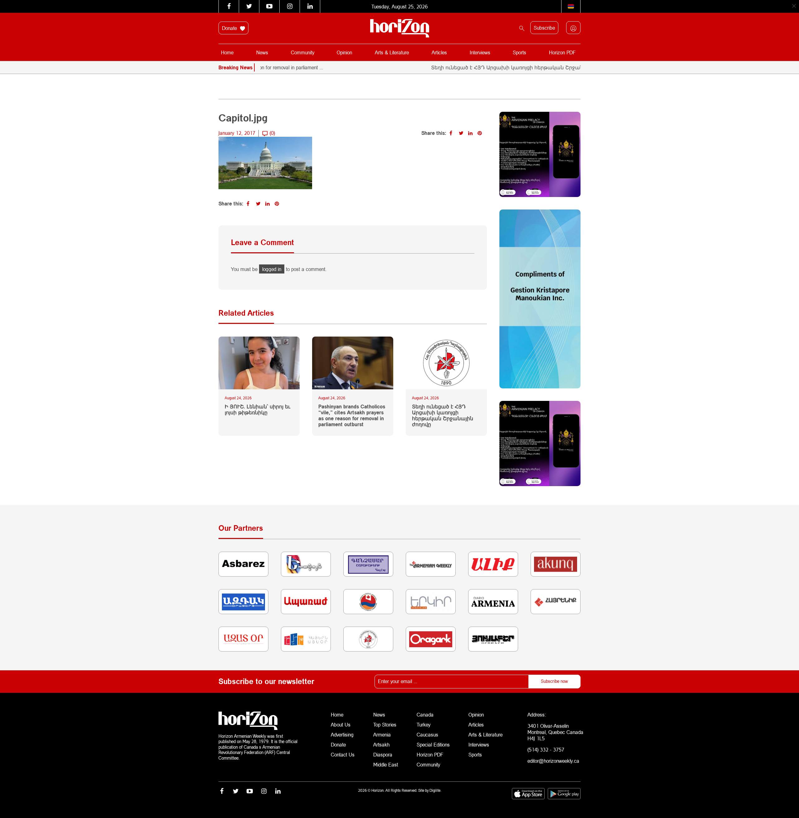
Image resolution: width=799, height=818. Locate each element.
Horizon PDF (562, 52)
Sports (519, 52)
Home (227, 52)
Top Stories (384, 724)
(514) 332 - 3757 (545, 749)
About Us (340, 724)
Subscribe (544, 28)
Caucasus (427, 734)
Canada (425, 714)
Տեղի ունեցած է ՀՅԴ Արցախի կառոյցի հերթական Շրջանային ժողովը (501, 67)
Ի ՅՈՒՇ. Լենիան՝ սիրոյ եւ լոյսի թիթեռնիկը (257, 409)
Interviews (480, 52)
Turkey (423, 724)
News (262, 52)
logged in (271, 269)
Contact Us (343, 754)
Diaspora (382, 754)
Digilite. (435, 790)
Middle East (385, 764)
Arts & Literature (392, 52)
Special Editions (433, 744)
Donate (230, 28)
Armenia (382, 734)
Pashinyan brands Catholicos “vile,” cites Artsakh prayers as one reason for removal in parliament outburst (351, 415)
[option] (569, 67)
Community (302, 52)
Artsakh (381, 744)
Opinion (344, 52)
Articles (439, 52)
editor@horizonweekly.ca (553, 761)
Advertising (342, 734)
